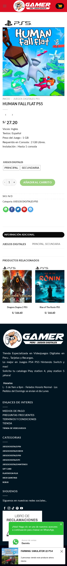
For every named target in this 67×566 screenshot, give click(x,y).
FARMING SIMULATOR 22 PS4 (37, 551)
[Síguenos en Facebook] (4, 508)
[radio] (11, 167)
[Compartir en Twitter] (18, 209)
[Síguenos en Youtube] (21, 508)
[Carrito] (59, 6)
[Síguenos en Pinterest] (17, 508)
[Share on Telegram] (30, 209)
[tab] (33, 235)
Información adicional (19, 235)
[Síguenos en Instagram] (9, 508)
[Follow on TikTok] (13, 508)
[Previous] (2, 294)
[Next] (64, 294)
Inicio (6, 99)
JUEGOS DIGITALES (13, 162)
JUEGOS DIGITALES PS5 (26, 99)
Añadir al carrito (37, 182)
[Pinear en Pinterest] (24, 209)
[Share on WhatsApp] (6, 209)
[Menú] (5, 6)
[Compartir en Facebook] (12, 209)
